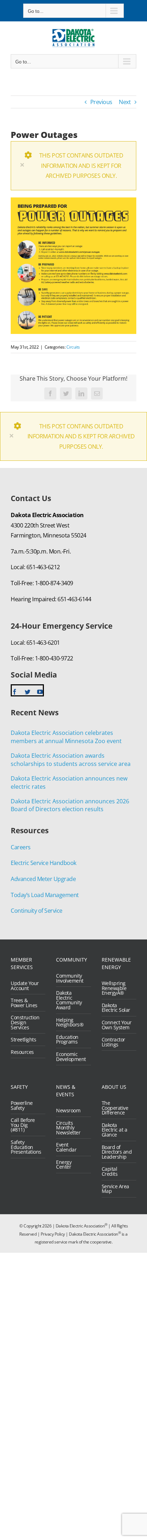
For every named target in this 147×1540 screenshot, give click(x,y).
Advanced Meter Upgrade (43, 879)
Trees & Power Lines (24, 1003)
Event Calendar (66, 1147)
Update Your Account (25, 985)
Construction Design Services (25, 1022)
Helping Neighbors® (69, 1022)
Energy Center (63, 1164)
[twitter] (27, 692)
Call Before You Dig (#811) (23, 1125)
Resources (22, 1052)
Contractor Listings (113, 1042)
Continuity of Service (36, 911)
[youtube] (40, 692)
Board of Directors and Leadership (117, 1152)
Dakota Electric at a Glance (114, 1130)
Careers (21, 847)
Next (125, 102)
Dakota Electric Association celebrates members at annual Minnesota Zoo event (66, 737)
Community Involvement (69, 978)
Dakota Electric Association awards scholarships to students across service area (71, 760)
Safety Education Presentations (26, 1147)
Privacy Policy (53, 1234)
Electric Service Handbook (43, 863)
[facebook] (14, 692)
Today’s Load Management (45, 895)
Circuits (73, 347)
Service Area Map (115, 1189)
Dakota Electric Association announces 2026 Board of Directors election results (70, 805)
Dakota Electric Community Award (69, 1000)
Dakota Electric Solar (116, 1008)
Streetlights (23, 1039)
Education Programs (67, 1039)
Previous (101, 102)
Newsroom (68, 1110)
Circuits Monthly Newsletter (68, 1128)
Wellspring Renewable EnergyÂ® (114, 988)
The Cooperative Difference (115, 1108)
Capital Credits (110, 1171)
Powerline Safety (22, 1105)
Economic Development (71, 1056)
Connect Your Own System (117, 1025)
